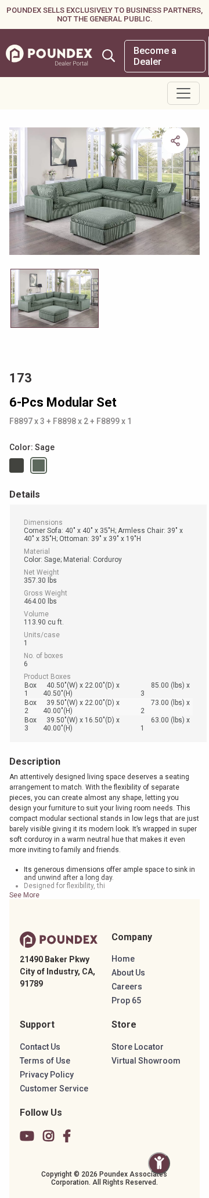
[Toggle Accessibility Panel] (159, 1163)
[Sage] (40, 465)
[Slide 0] (54, 298)
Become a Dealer (155, 56)
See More (24, 895)
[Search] (108, 55)
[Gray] (18, 465)
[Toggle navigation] (183, 93)
